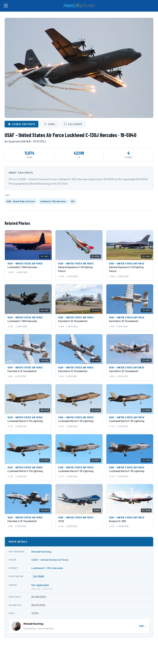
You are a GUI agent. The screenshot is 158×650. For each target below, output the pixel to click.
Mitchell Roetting (41, 551)
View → (142, 626)
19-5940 (38, 576)
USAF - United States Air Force (21, 201)
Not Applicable (40, 585)
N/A (72, 201)
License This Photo (21, 124)
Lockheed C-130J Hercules (53, 201)
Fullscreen (73, 124)
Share (49, 124)
